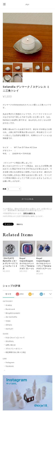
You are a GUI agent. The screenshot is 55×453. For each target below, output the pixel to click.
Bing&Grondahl (13, 313)
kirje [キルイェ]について (15, 338)
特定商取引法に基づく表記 (16, 352)
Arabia (9, 305)
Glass (8, 321)
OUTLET (9, 329)
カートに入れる (27, 199)
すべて (8, 294)
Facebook (10, 366)
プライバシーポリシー (14, 349)
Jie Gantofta (11, 317)
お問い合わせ (11, 345)
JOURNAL (10, 341)
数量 (4, 189)
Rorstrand (10, 309)
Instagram (10, 362)
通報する (20, 224)
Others (9, 325)
